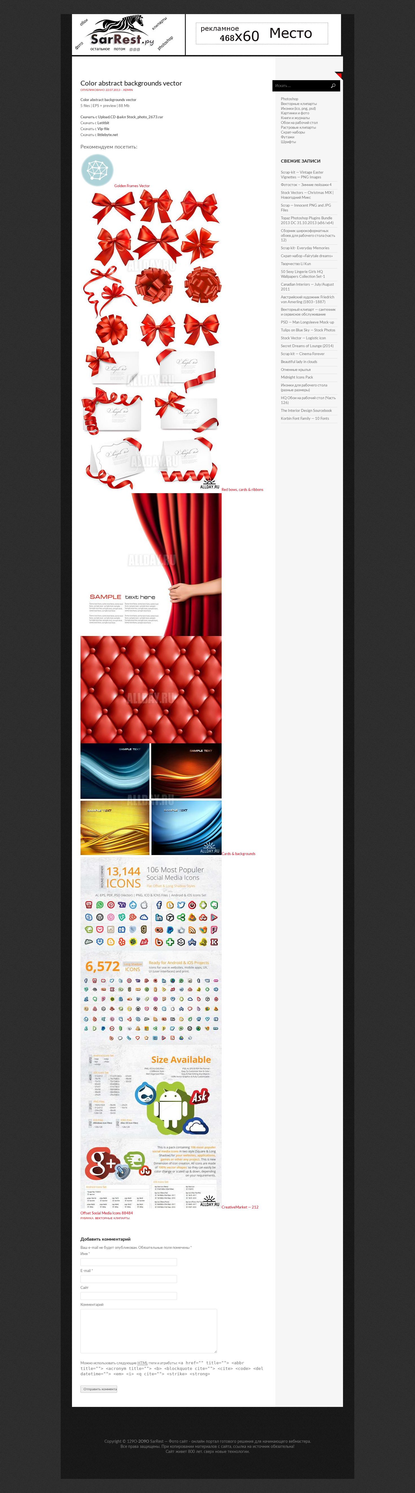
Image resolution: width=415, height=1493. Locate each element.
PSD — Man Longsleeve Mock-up (307, 322)
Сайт (84, 1288)
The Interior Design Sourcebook (306, 411)
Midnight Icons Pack (297, 377)
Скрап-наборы (293, 132)
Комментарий (91, 1305)
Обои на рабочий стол (299, 123)
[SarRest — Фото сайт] (129, 54)
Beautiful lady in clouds (299, 362)
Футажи (287, 137)
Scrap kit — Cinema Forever (303, 354)
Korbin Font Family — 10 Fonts (305, 419)
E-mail (86, 1271)
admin (128, 90)
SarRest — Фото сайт (169, 1442)
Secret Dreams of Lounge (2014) (307, 346)
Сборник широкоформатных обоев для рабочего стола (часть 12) (308, 235)
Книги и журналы (295, 118)
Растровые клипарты (298, 128)
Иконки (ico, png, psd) (298, 109)
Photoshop (289, 99)
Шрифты (288, 142)
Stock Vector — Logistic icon (303, 338)
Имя (85, 1254)
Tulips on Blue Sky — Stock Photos (308, 330)
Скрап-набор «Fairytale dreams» (307, 256)
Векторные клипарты (112, 1218)
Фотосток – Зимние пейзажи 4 (306, 185)
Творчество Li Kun (296, 264)
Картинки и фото (295, 113)
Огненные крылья (296, 370)
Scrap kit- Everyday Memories (305, 248)
